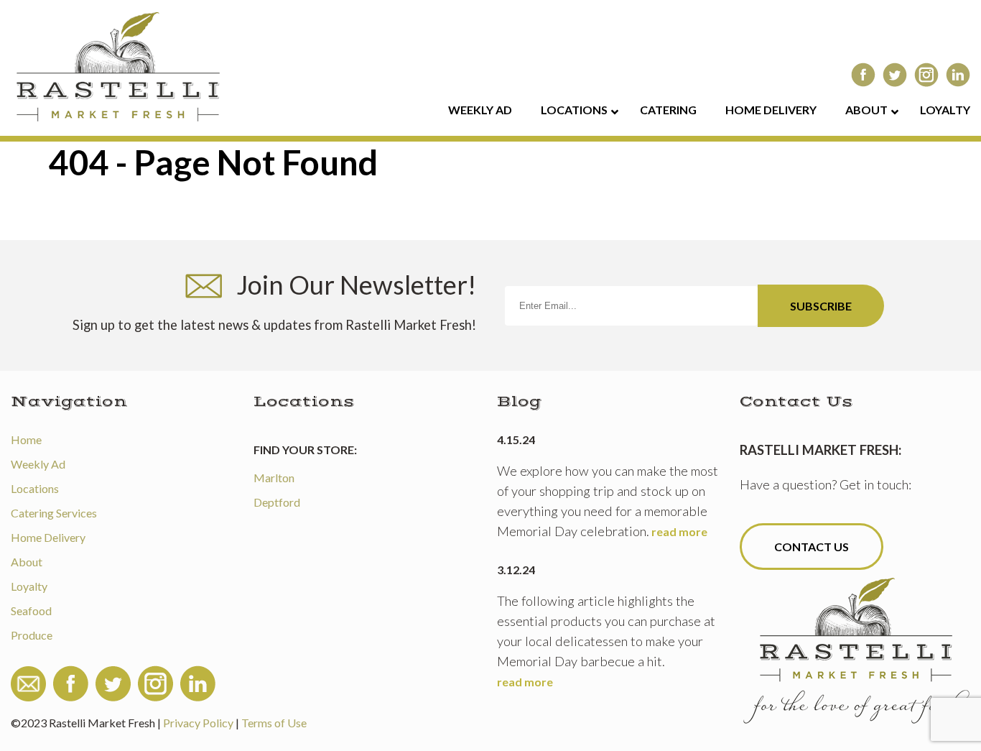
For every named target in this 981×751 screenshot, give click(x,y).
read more (679, 531)
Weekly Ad (38, 464)
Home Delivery (48, 537)
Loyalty (29, 586)
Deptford (277, 502)
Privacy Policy (198, 722)
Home (26, 439)
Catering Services (54, 513)
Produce (31, 635)
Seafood (31, 610)
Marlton (274, 477)
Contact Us (811, 546)
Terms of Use (274, 722)
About (26, 561)
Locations (35, 488)
